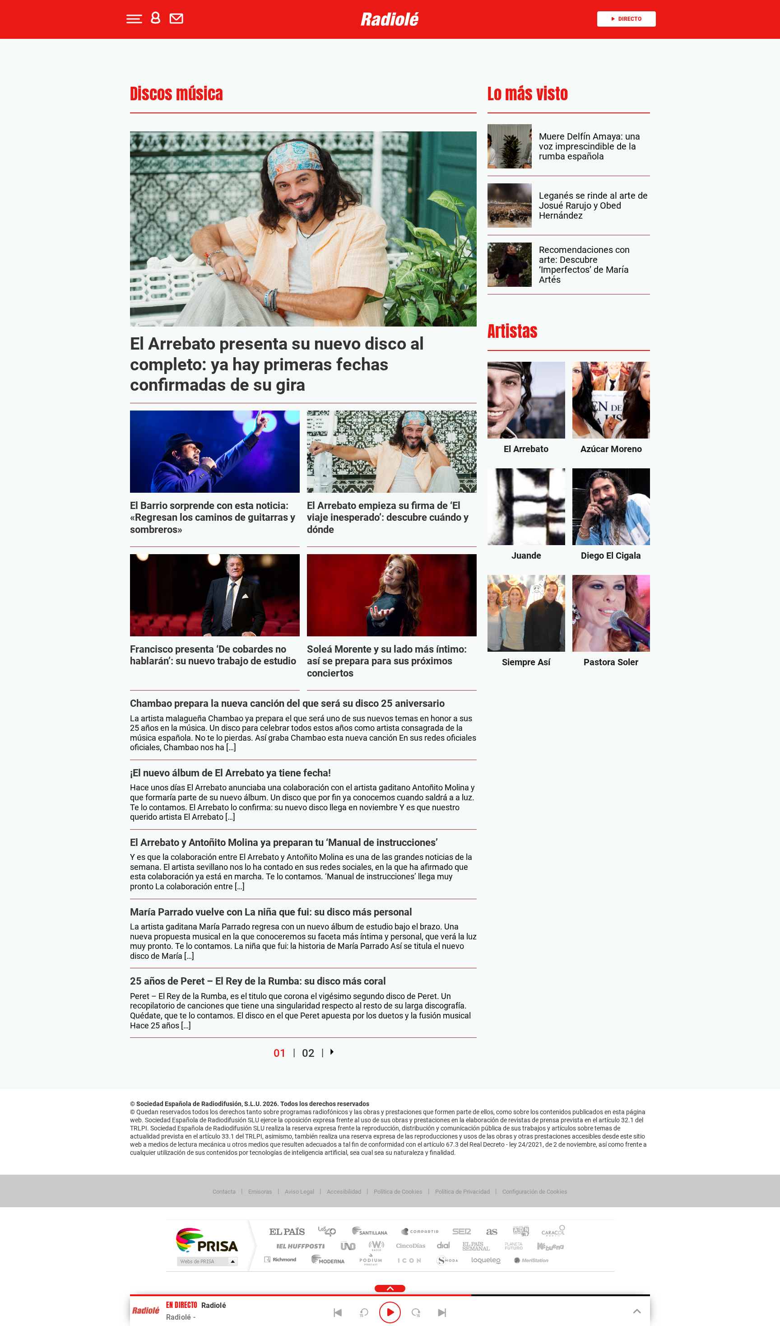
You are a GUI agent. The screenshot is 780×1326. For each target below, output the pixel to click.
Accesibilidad (344, 1191)
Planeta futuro (510, 1245)
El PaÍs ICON (409, 1259)
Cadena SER (459, 1232)
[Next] (442, 1312)
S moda (447, 1259)
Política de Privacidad (462, 1191)
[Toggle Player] (636, 1312)
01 (280, 1053)
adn (517, 1232)
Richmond (281, 1259)
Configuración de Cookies (534, 1191)
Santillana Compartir (420, 1232)
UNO (349, 1245)
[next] (332, 1052)
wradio (374, 1245)
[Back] (338, 1312)
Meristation (530, 1259)
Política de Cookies (398, 1191)
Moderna (325, 1259)
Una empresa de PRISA (206, 1239)
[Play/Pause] (390, 1312)
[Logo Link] (390, 19)
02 (308, 1053)
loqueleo (486, 1259)
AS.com (487, 1232)
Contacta (224, 1191)
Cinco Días (409, 1245)
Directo (629, 19)
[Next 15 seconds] (416, 1312)
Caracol (550, 1232)
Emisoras (260, 1191)
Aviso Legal (299, 1191)
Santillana (372, 1232)
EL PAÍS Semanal (477, 1245)
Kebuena (542, 1245)
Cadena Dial (443, 1245)
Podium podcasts (370, 1259)
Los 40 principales (330, 1232)
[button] (133, 19)
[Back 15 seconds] (364, 1312)
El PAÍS (287, 1232)
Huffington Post (298, 1245)
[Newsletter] (178, 19)
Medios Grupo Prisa (206, 1261)
